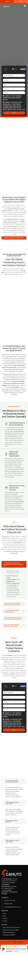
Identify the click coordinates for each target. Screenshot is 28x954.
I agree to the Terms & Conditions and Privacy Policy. (12, 97)
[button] (24, 6)
